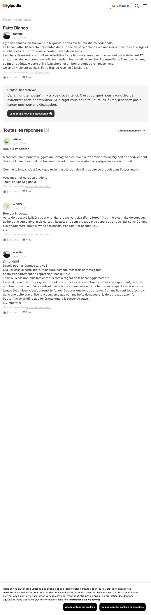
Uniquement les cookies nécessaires (122, 607)
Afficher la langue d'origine (38, 72)
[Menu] (145, 5)
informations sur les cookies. (85, 599)
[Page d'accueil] (12, 6)
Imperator (17, 34)
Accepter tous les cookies (80, 607)
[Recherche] (137, 6)
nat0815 (17, 204)
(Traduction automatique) (14, 72)
